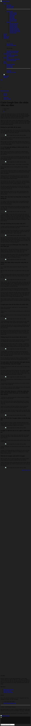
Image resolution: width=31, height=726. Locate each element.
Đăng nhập (6, 76)
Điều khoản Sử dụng (9, 689)
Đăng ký (6, 77)
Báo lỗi (5, 95)
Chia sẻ (5, 93)
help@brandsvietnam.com (10, 703)
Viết (2, 79)
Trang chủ (6, 97)
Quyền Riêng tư (7, 691)
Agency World (7, 98)
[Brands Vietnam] (5, 1)
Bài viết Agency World (5, 90)
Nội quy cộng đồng (8, 692)
